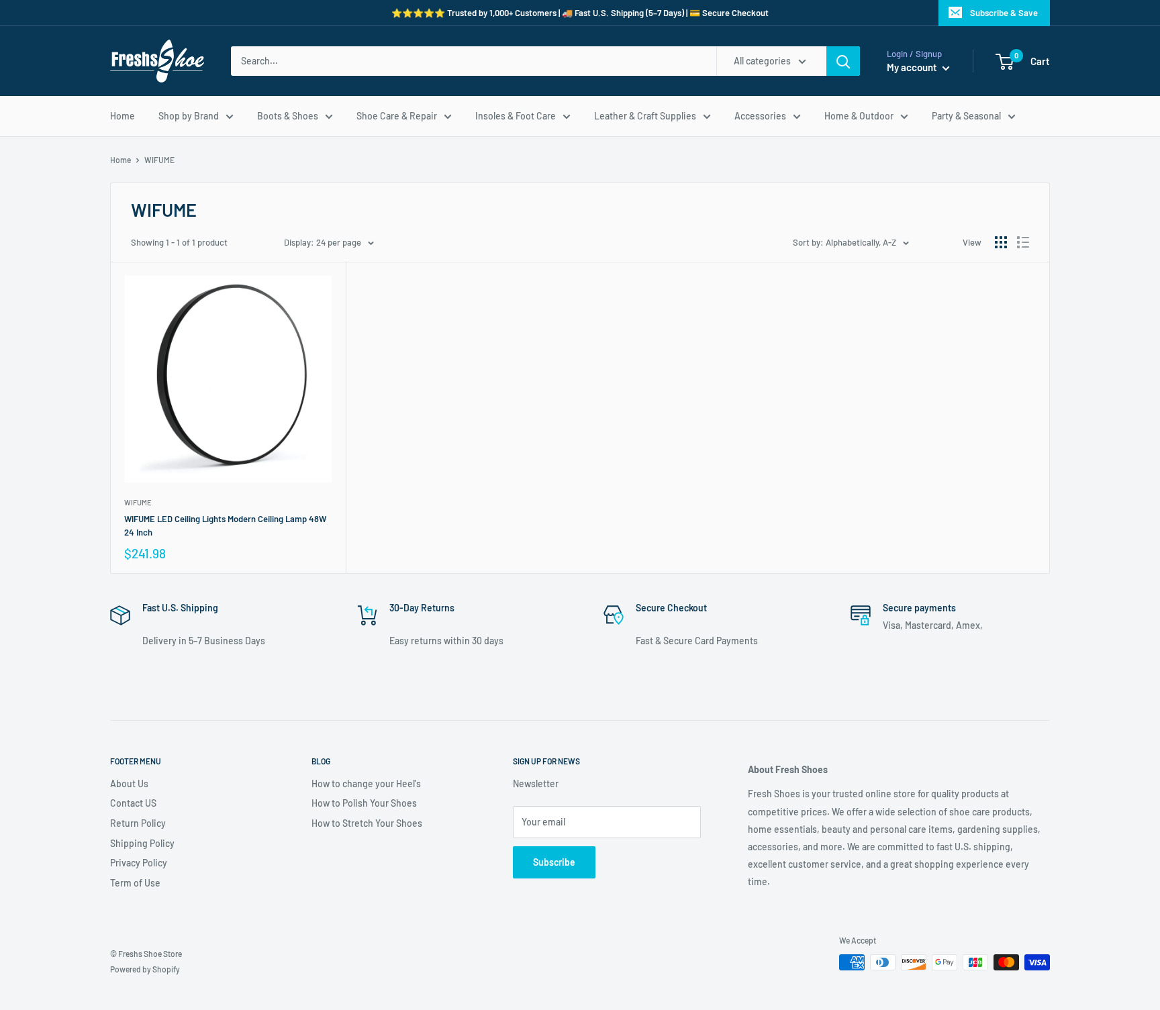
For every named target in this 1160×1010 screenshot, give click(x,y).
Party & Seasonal (966, 115)
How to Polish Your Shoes (364, 803)
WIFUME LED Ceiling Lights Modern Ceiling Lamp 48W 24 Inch (225, 525)
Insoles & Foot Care (515, 115)
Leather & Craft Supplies (645, 115)
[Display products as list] (1023, 242)
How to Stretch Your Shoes (366, 823)
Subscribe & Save (1004, 12)
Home (122, 115)
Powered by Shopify (145, 969)
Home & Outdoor (858, 115)
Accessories (760, 115)
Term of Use (135, 883)
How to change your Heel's (366, 783)
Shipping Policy (142, 843)
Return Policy (138, 823)
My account (913, 67)
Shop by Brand (188, 115)
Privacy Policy (138, 862)
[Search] (843, 61)
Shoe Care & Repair (396, 115)
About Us (129, 783)
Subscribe (554, 862)
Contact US (133, 803)
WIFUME (138, 502)
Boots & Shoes (287, 115)
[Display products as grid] (1001, 242)
